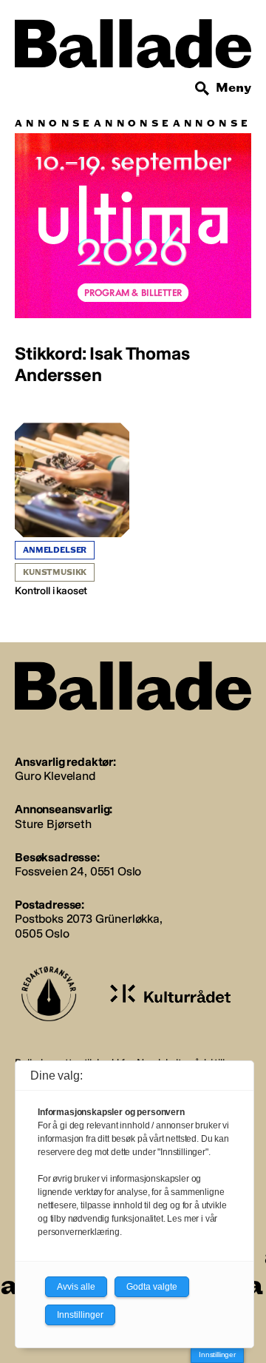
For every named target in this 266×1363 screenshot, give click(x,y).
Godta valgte (151, 1287)
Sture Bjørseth (53, 824)
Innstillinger (217, 1354)
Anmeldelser (54, 550)
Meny (233, 88)
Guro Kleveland (55, 776)
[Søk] (202, 88)
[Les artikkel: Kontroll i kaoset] (72, 510)
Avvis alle (76, 1287)
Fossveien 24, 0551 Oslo (78, 871)
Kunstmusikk (54, 572)
